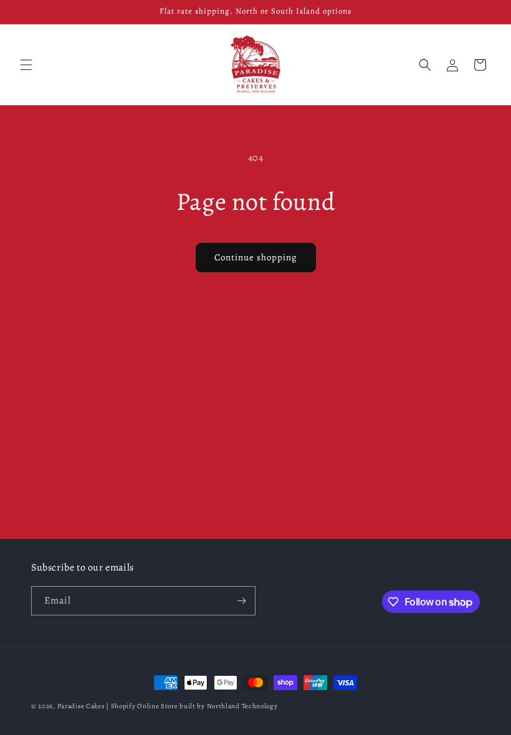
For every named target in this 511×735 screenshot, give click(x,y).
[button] (26, 64)
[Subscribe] (241, 600)
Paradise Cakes (81, 706)
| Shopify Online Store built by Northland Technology (191, 706)
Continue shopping (255, 257)
